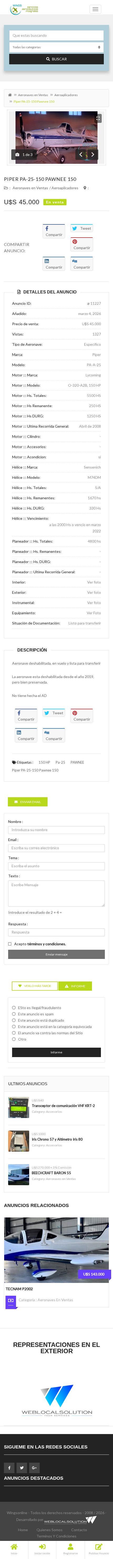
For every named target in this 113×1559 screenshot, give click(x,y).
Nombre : (15, 821)
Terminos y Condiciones (56, 1536)
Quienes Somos (50, 1529)
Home (23, 1529)
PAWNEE (77, 762)
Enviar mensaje (57, 954)
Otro (22, 1039)
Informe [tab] (78, 986)
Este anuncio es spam (36, 1014)
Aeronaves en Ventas (33, 95)
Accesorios (54, 1112)
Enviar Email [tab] (30, 802)
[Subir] (95, 1526)
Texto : (14, 876)
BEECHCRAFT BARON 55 (51, 1173)
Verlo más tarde (37, 986)
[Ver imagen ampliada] (98, 118)
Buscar (59, 59)
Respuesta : (18, 924)
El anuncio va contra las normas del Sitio (50, 1033)
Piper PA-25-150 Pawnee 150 (40, 179)
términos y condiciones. (46, 944)
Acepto (40, 944)
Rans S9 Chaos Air (23, 1289)
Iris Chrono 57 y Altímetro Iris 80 (57, 1139)
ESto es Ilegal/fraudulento (39, 1007)
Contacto (79, 1529)
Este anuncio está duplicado (41, 1020)
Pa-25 (60, 762)
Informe (56, 1052)
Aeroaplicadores (66, 95)
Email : (13, 839)
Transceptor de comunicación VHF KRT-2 (63, 1106)
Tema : (13, 857)
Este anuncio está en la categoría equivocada (55, 1026)
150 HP (44, 762)
